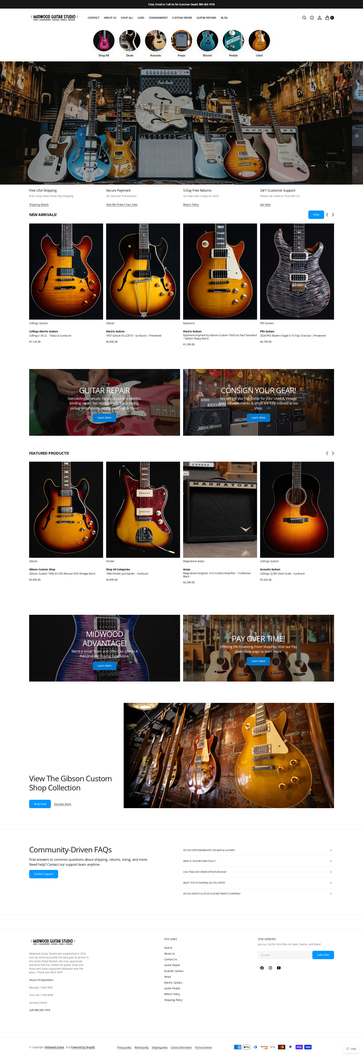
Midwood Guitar (54, 1047)
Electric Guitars (115, 331)
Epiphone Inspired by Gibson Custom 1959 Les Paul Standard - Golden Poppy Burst (220, 336)
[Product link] (66, 271)
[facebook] (262, 968)
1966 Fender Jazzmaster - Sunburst (127, 573)
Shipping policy (159, 1047)
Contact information (181, 1047)
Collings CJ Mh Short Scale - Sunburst (282, 573)
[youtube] (279, 968)
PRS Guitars (267, 331)
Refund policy (142, 1047)
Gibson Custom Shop (42, 569)
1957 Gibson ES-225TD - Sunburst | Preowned (133, 335)
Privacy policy (124, 1047)
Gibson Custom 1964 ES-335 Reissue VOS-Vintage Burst (62, 573)
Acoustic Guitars (270, 569)
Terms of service (203, 1047)
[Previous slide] (328, 215)
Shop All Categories (118, 569)
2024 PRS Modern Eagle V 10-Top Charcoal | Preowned (293, 335)
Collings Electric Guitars (43, 331)
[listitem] (104, 43)
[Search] (304, 18)
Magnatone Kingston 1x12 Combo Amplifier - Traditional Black (217, 575)
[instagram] (270, 968)
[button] (312, 18)
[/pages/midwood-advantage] (104, 648)
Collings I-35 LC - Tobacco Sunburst (50, 335)
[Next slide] (332, 215)
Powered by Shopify (83, 1047)
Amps (186, 569)
